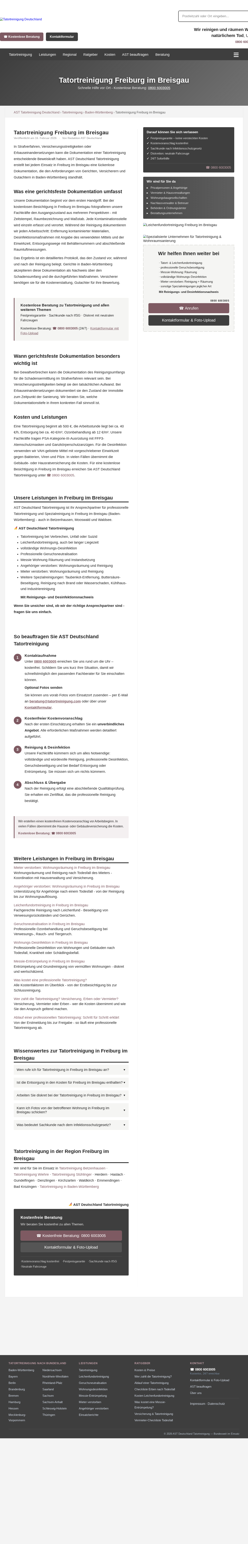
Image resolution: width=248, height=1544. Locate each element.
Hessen (13, 1408)
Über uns (196, 1393)
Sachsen (48, 1395)
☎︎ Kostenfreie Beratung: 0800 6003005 (71, 1235)
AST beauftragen (135, 55)
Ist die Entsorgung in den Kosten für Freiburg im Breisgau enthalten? (70, 1082)
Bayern (13, 1376)
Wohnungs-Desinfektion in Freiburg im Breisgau (51, 942)
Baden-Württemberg (99, 112)
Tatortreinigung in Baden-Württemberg (69, 1187)
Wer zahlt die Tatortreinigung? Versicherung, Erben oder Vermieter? (66, 999)
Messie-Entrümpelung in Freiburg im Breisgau (49, 961)
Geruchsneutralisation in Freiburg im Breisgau (49, 924)
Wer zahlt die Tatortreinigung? (153, 1376)
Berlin (12, 1382)
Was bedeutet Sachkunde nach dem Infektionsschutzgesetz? (64, 1125)
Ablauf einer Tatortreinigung (151, 1382)
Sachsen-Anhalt (52, 1402)
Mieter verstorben (90, 1402)
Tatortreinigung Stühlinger (72, 1174)
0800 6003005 (159, 88)
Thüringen (48, 1414)
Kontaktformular (62, 36)
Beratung (162, 55)
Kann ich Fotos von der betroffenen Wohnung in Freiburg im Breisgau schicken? (63, 1110)
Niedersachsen (52, 1370)
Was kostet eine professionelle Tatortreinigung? (50, 980)
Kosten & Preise (144, 1370)
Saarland (48, 1389)
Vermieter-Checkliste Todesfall (153, 1420)
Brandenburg (17, 1389)
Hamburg (14, 1402)
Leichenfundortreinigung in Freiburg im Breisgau (51, 905)
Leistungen (47, 55)
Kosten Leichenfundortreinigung (154, 1395)
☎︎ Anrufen (188, 308)
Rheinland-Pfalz (52, 1382)
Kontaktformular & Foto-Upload (71, 1247)
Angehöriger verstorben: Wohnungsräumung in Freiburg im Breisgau (67, 886)
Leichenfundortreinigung (94, 1376)
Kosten (109, 55)
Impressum (197, 1403)
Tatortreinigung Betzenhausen (82, 1168)
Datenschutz (216, 1403)
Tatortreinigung (72, 112)
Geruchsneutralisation (93, 1382)
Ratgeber (90, 55)
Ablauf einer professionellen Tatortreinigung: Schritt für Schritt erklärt (66, 1017)
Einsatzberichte (88, 1414)
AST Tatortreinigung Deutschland (36, 112)
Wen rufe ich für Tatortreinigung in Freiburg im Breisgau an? (63, 1070)
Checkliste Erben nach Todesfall (154, 1389)
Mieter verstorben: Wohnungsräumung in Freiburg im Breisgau (62, 868)
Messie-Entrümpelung (93, 1395)
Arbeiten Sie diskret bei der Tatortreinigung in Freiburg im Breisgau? (69, 1095)
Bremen (14, 1395)
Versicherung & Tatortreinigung (153, 1413)
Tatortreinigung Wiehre (31, 1174)
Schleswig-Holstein (54, 1408)
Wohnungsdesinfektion (93, 1389)
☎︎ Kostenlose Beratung (22, 36)
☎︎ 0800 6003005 (65, 328)
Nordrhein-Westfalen (55, 1376)
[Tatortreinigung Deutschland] (21, 19)
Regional (70, 55)
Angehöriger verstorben (93, 1408)
